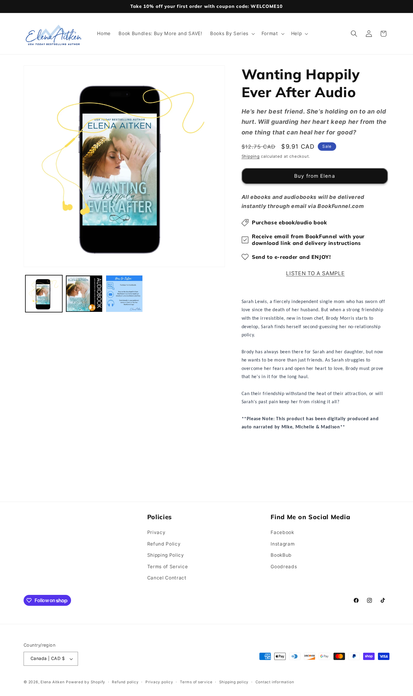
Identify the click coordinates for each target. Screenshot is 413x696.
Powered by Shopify (85, 682)
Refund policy (125, 682)
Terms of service (196, 682)
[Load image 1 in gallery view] (43, 293)
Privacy (156, 532)
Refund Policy (164, 544)
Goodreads (284, 566)
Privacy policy (159, 682)
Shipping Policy (165, 555)
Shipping (251, 156)
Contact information (274, 682)
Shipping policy (234, 682)
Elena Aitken (52, 682)
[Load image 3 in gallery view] (124, 293)
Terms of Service (167, 566)
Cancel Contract (167, 578)
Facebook (282, 532)
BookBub (281, 555)
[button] (232, 34)
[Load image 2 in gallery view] (84, 293)
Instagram (282, 544)
